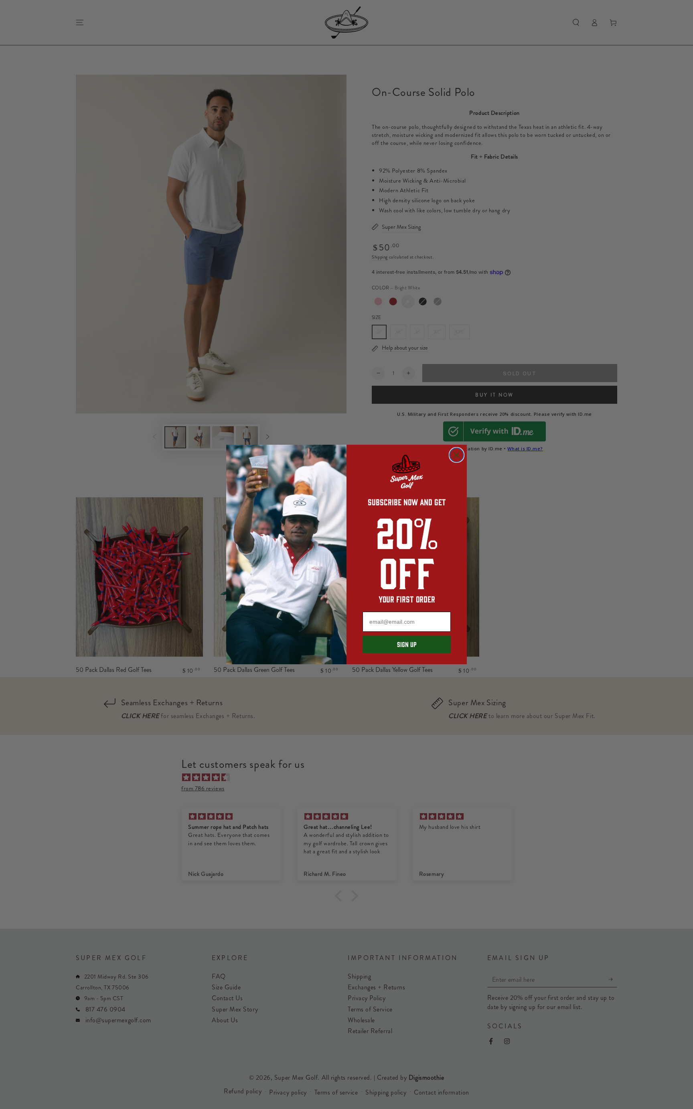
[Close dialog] (457, 455)
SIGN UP (406, 644)
